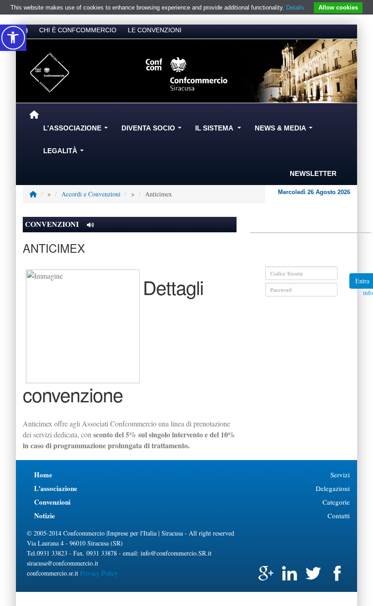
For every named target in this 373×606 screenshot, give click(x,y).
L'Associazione (77, 130)
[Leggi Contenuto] (90, 225)
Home (43, 475)
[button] (13, 38)
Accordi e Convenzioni (91, 194)
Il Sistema (220, 130)
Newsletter (313, 173)
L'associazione (55, 488)
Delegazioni (333, 488)
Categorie (336, 501)
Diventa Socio (153, 130)
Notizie (44, 516)
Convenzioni (52, 502)
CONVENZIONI (53, 224)
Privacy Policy (99, 573)
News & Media (285, 130)
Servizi (340, 474)
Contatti (339, 515)
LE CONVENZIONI (154, 30)
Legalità (65, 153)
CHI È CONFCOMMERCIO (77, 30)
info (368, 293)
